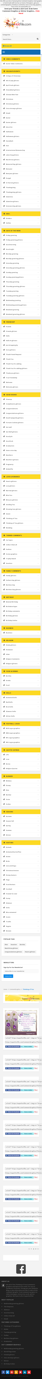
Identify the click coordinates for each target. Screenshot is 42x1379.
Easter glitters (11, 122)
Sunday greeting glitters (15, 277)
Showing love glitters (13, 509)
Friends (8, 326)
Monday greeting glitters (15, 258)
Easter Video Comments (14, 64)
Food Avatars (10, 884)
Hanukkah (9, 141)
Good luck (9, 441)
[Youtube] (29, 1372)
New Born (9, 455)
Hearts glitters (11, 481)
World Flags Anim (10, 1351)
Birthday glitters (12, 616)
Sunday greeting (12, 272)
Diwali (8, 113)
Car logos (9, 540)
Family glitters (11, 575)
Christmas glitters (12, 104)
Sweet (8, 514)
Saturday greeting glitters (15, 268)
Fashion (8, 549)
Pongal (8, 178)
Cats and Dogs (11, 866)
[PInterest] (20, 1372)
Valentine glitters (12, 201)
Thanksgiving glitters (13, 192)
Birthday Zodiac (11, 620)
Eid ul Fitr (9, 127)
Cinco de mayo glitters (14, 108)
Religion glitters (11, 663)
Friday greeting (11, 235)
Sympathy (9, 469)
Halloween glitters (12, 136)
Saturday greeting (12, 263)
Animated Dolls (11, 697)
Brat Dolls (9, 707)
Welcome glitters (12, 387)
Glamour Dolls (11, 711)
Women (8, 931)
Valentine (9, 197)
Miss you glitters (12, 500)
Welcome (9, 382)
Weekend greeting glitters (15, 314)
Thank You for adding (13, 364)
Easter (8, 118)
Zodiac (8, 804)
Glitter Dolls (10, 716)
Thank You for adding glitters (16, 368)
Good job (9, 436)
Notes (8, 764)
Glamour (9, 903)
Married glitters (11, 490)
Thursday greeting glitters (15, 286)
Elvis (7, 790)
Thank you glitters (12, 373)
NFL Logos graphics (13, 738)
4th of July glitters (12, 80)
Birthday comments (13, 611)
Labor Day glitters (12, 155)
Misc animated (11, 912)
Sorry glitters (10, 350)
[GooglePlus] (12, 1372)
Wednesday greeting (13, 300)
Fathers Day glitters (13, 580)
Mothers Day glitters (13, 589)
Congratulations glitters (15, 413)
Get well (9, 427)
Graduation (10, 446)
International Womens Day (15, 150)
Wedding (9, 528)
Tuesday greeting (12, 291)
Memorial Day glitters (13, 164)
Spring (8, 826)
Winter (8, 835)
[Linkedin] (25, 1372)
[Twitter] (7, 1372)
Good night (10, 249)
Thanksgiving (10, 187)
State (8, 799)
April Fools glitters (12, 85)
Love (7, 759)
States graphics (11, 554)
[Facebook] (3, 1372)
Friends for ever (11, 894)
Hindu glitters (11, 645)
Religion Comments (12, 659)
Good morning (11, 244)
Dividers (9, 218)
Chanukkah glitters (13, 90)
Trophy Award (11, 559)
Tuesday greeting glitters (15, 296)
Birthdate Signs (11, 606)
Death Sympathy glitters (14, 418)
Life (7, 755)
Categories (6, 35)
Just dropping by (12, 345)
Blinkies (9, 781)
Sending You (10, 504)
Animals (8, 847)
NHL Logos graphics (13, 742)
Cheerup (9, 399)
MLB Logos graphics (13, 728)
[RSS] (16, 1372)
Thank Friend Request (13, 354)
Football (9, 889)
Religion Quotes (11, 768)
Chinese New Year (12, 94)
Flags (8, 880)
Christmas (9, 99)
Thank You (9, 359)
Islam (8, 654)
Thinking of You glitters (14, 523)
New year (9, 169)
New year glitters (12, 173)
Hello (8, 336)
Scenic (8, 917)
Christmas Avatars (12, 870)
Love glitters (10, 486)
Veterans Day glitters (13, 206)
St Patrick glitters (12, 183)
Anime (8, 856)
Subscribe (8, 976)
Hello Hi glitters (11, 340)
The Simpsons (8, 1307)
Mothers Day (10, 585)
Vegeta (8, 926)
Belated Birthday (12, 602)
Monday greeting (12, 254)
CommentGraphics (14, 989)
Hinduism (9, 650)
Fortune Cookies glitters (14, 422)
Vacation (9, 563)
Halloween (9, 132)
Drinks (8, 680)
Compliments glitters (13, 404)
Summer (9, 830)
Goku (8, 908)
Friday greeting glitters (14, 240)
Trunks (8, 921)
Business (9, 633)
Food (7, 685)
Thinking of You (11, 518)
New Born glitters (12, 460)
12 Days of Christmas (13, 76)
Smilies (8, 223)
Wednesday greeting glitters (16, 305)
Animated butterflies (13, 852)
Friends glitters (11, 331)
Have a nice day (11, 450)
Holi (7, 146)
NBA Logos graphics (13, 733)
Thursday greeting (12, 282)
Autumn (9, 816)
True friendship (11, 378)
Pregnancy (9, 464)
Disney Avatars (11, 875)
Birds (8, 861)
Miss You (9, 495)
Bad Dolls (9, 702)
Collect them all (11, 545)
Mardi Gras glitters (12, 160)
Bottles (8, 676)
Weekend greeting (12, 310)
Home (5, 989)
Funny (8, 898)
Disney (8, 785)
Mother (8, 795)
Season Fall (10, 821)
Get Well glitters (12, 432)
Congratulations (12, 408)
